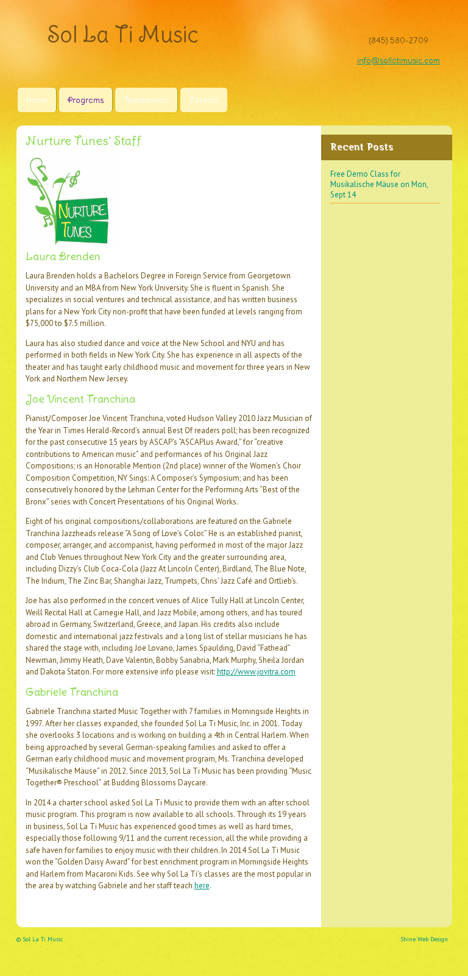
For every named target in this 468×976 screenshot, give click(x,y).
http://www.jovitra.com (256, 672)
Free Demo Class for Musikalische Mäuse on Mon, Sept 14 (379, 184)
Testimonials (146, 100)
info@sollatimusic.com (398, 60)
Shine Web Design (424, 939)
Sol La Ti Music (123, 34)
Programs (86, 100)
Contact (204, 100)
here (202, 885)
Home (37, 100)
